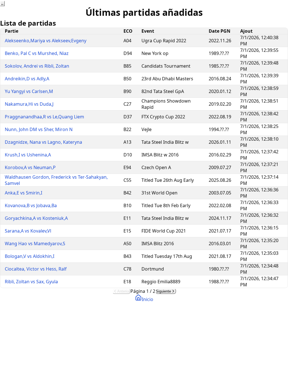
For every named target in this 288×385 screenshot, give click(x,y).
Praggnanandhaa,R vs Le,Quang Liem (44, 117)
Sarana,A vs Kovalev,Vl (28, 231)
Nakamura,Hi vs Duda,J (29, 104)
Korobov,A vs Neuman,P (30, 167)
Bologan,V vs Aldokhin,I (29, 256)
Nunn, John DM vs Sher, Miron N (39, 129)
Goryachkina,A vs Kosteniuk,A (36, 218)
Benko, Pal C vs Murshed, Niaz (37, 53)
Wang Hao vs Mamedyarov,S (35, 243)
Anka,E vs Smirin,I (23, 193)
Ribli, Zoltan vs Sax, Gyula (31, 281)
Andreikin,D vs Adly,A (27, 79)
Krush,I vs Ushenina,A (28, 155)
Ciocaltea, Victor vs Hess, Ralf (36, 269)
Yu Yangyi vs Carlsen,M (29, 91)
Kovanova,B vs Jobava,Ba (31, 205)
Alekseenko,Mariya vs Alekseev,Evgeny (45, 40)
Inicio (147, 299)
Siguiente (163, 291)
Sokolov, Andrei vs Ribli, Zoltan (37, 66)
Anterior (123, 291)
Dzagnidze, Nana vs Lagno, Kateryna (43, 142)
